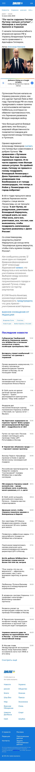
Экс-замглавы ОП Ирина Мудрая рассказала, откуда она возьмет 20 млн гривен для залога (14, 524)
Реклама (20, 732)
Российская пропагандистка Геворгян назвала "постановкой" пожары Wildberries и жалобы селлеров (15, 473)
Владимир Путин (8, 320)
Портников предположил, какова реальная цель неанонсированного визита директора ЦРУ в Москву (14, 548)
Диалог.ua (16, 750)
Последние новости (15, 332)
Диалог (4, 13)
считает (28, 146)
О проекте (6, 732)
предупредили (24, 301)
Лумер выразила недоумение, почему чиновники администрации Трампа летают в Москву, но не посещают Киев (16, 368)
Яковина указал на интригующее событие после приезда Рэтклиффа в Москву (15, 610)
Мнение (10, 13)
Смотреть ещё (9, 660)
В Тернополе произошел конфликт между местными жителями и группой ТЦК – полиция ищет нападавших (14, 622)
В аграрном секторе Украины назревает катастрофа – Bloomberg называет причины (15, 598)
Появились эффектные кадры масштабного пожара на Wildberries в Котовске (15, 536)
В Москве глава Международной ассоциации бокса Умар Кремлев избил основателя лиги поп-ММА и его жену (15, 650)
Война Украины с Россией (22, 323)
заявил (19, 267)
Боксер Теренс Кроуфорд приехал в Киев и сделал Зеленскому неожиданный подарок (14, 459)
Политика (20, 320)
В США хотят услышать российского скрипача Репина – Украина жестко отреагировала (13, 500)
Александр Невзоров (16, 47)
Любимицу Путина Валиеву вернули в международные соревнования (14, 586)
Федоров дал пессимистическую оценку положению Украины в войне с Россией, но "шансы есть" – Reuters (15, 410)
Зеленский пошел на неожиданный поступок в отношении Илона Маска (13, 381)
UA (31, 3)
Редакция (6, 736)
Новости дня (7, 323)
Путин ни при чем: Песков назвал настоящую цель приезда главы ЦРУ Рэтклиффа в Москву (14, 437)
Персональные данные (23, 737)
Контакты (6, 741)
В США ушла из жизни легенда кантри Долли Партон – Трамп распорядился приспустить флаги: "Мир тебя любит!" (14, 394)
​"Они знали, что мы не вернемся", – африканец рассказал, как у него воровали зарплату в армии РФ (15, 573)
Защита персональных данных (22, 742)
